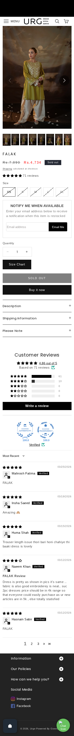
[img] (12, 467)
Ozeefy (55, 728)
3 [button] (38, 643)
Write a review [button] (37, 406)
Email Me (58, 227)
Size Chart (17, 264)
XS (11, 193)
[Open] (10, 726)
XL (64, 193)
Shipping (7, 169)
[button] (11, 21)
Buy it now (37, 290)
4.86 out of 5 (48, 363)
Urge (33, 728)
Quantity (8, 243)
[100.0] (25, 430)
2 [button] (32, 643)
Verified (34, 444)
